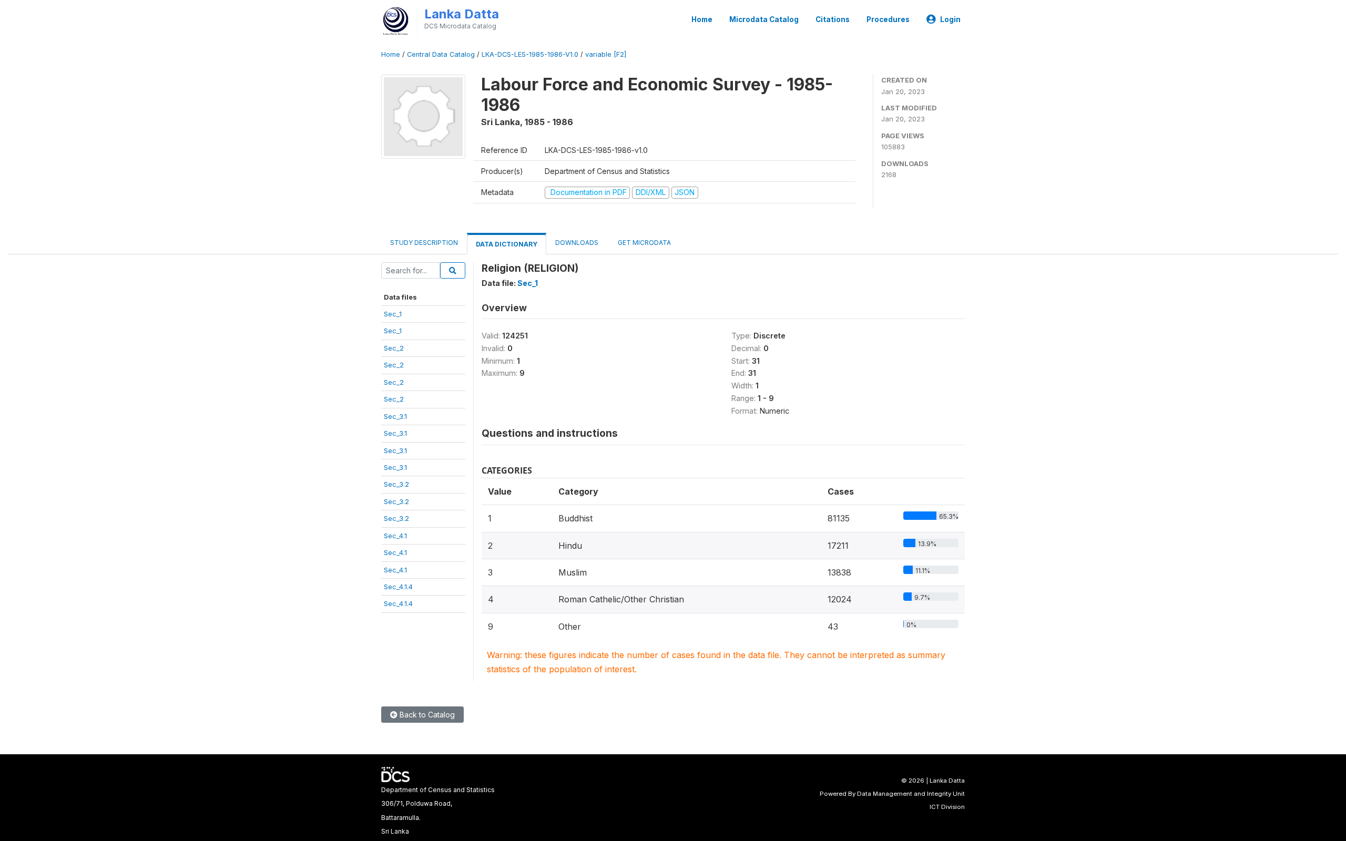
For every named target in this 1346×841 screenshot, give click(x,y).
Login (950, 19)
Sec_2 (394, 348)
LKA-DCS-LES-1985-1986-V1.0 (530, 54)
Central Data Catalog (441, 54)
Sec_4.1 (395, 535)
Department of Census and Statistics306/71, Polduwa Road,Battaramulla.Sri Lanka (438, 810)
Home (701, 19)
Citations (832, 19)
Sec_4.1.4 (398, 586)
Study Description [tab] (424, 243)
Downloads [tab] (576, 243)
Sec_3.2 (396, 484)
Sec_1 (393, 314)
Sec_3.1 (395, 416)
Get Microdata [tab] (643, 243)
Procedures (888, 19)
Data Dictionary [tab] (506, 244)
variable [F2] (605, 54)
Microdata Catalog (764, 19)
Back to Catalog (426, 714)
